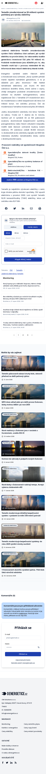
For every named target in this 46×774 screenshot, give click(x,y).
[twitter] (14, 208)
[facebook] (6, 208)
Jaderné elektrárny (11, 8)
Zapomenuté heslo (23, 660)
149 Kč (25, 233)
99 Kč (17, 233)
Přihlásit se (23, 654)
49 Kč (8, 233)
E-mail (7, 634)
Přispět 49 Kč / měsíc (23, 259)
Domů (2, 8)
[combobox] (23, 278)
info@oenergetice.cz (10, 713)
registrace (23, 613)
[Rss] (17, 763)
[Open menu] (2, 3)
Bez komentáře (26, 20)
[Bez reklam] (36, 3)
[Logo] (11, 3)
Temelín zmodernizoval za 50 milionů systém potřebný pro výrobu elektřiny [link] (32, 8)
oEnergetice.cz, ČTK (13, 18)
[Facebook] (4, 763)
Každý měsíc (33, 227)
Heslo (7, 644)
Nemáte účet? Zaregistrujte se (23, 663)
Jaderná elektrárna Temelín (12, 274)
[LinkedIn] (12, 763)
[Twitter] (8, 763)
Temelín (19, 270)
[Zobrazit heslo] (38, 647)
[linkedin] (23, 208)
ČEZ (11, 270)
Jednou (13, 227)
